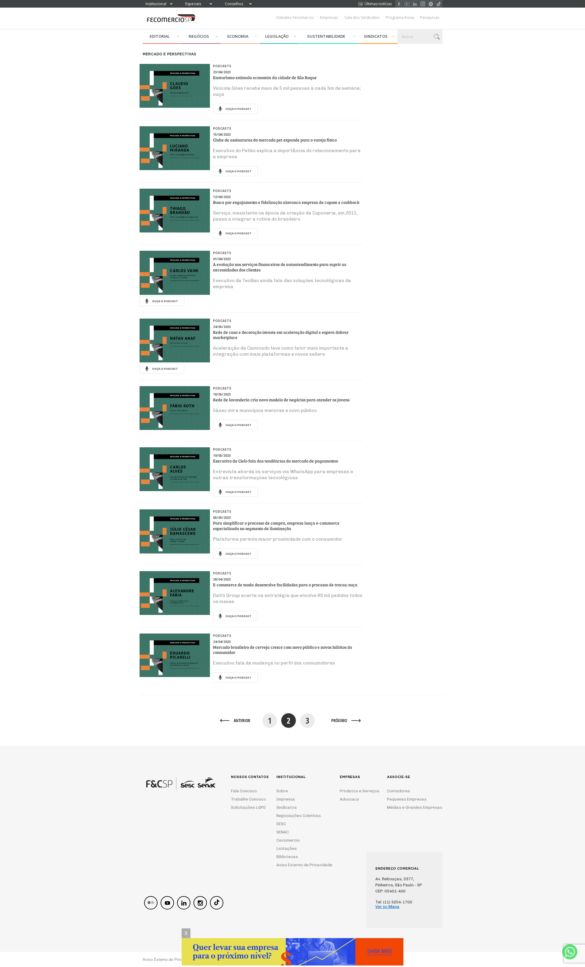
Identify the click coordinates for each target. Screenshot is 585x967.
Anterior (242, 720)
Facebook (399, 4)
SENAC (282, 832)
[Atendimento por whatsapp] (569, 951)
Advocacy (349, 799)
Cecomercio (288, 840)
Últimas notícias (378, 3)
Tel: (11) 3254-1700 (393, 902)
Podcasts (222, 66)
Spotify (430, 4)
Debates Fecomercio (295, 17)
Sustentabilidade (326, 36)
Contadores (398, 791)
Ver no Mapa (387, 906)
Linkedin (415, 4)
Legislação (277, 36)
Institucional (156, 3)
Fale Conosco (244, 791)
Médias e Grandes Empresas (409, 807)
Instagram (423, 4)
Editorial (160, 36)
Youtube (407, 4)
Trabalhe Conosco (246, 799)
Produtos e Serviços (355, 791)
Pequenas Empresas (407, 799)
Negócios (199, 36)
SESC (281, 824)
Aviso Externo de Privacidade (298, 865)
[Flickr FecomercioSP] (151, 902)
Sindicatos (376, 36)
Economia (237, 36)
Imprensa (285, 799)
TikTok (438, 4)
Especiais (193, 3)
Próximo (339, 720)
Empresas (329, 17)
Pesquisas (429, 17)
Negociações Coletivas (298, 815)
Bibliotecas (287, 856)
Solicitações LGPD (246, 807)
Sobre (282, 791)
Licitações (286, 848)
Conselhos (234, 3)
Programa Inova (400, 17)
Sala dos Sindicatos (362, 17)
